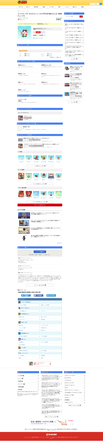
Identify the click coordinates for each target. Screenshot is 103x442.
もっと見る (73, 58)
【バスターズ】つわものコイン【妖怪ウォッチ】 (73, 28)
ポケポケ (66, 387)
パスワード (43, 310)
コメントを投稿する (40, 251)
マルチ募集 (21, 355)
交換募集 (43, 355)
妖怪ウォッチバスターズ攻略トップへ (39, 363)
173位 (28, 55)
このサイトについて (27, 437)
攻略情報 (20, 386)
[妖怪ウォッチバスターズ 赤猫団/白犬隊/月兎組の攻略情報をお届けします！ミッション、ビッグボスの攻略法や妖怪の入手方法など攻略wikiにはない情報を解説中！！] (22, 2)
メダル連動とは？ (23, 310)
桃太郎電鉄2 (67, 399)
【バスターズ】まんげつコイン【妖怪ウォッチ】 (73, 43)
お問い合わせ (67, 437)
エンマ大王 (51, 6)
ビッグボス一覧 (44, 325)
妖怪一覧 (21, 325)
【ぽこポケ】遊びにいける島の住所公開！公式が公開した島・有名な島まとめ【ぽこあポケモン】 (51, 412)
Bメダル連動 (43, 350)
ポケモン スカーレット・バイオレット (72, 390)
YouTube (74, 437)
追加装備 (43, 319)
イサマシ (38, 32)
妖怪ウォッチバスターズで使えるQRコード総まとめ (73, 25)
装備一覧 (43, 330)
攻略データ (75, 6)
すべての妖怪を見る (40, 205)
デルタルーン (67, 397)
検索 (100, 4)
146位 (28, 53)
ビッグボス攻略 (44, 342)
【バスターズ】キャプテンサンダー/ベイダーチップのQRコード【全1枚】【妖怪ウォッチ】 (73, 47)
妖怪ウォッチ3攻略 (45, 305)
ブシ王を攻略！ (44, 336)
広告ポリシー (49, 437)
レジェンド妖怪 (22, 327)
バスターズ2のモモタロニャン (27, 24)
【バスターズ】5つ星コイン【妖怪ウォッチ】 (73, 37)
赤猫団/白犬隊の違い (23, 350)
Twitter (71, 437)
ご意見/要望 (33, 437)
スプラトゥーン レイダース (70, 375)
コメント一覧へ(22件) (39, 285)
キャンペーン (21, 383)
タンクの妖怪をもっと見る (39, 183)
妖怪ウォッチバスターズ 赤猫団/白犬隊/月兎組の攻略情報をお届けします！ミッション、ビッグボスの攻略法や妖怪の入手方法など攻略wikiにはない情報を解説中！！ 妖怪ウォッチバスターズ (51, 429)
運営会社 (53, 437)
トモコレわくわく (68, 380)
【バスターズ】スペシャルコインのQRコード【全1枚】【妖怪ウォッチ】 (73, 51)
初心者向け (21, 342)
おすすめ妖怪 (22, 344)
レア (20, 292)
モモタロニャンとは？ (38, 37)
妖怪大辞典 (36, 6)
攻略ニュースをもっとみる (51, 416)
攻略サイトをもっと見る (74, 405)
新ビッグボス (44, 316)
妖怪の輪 (21, 330)
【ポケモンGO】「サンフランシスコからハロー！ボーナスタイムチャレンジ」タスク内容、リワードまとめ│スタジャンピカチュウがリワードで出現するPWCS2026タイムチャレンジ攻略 (51, 378)
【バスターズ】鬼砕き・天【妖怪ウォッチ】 (73, 35)
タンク (43, 32)
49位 (50, 55)
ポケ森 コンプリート (69, 402)
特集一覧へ (60, 243)
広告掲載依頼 (62, 437)
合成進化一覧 (44, 327)
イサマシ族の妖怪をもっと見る (39, 201)
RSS (77, 437)
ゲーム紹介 (21, 375)
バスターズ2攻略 (22, 305)
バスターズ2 (20, 6)
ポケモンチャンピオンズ (69, 385)
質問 (20, 358)
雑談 (42, 358)
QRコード (28, 6)
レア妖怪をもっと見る (39, 165)
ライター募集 (57, 437)
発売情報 (20, 381)
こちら (43, 254)
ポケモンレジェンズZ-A (69, 382)
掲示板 (82, 6)
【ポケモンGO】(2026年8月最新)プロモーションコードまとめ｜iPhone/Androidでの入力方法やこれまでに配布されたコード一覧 (51, 406)
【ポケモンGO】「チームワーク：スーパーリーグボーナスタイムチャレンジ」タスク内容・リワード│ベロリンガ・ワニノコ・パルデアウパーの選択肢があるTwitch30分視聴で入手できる (51, 385)
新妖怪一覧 (21, 316)
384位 (50, 53)
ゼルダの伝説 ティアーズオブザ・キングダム (73, 392)
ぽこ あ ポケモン (68, 377)
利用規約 (37, 437)
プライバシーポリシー (42, 437)
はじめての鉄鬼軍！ (23, 336)
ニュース (20, 378)
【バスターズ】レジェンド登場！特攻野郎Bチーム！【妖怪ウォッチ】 (73, 55)
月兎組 (43, 6)
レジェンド (67, 6)
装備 (59, 6)
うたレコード (22, 319)
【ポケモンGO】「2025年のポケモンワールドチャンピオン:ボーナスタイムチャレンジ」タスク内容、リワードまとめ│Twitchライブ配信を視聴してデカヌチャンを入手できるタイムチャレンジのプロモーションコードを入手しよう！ (51, 393)
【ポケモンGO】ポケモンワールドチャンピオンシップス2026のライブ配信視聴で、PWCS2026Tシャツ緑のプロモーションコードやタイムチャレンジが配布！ (51, 400)
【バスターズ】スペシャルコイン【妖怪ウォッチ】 (73, 32)
